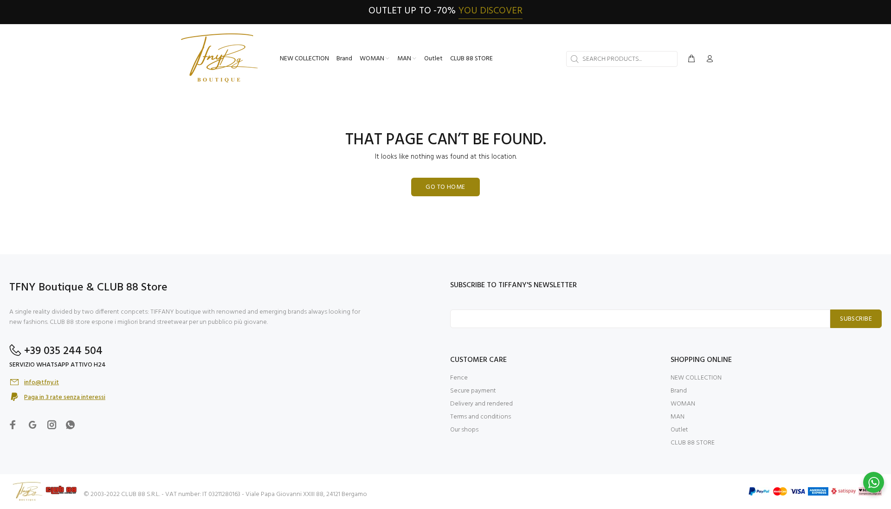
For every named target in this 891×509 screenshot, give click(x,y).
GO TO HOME (445, 187)
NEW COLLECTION (696, 378)
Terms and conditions (480, 417)
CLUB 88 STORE (693, 443)
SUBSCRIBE (856, 319)
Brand (679, 391)
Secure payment (473, 391)
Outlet (679, 430)
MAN (677, 417)
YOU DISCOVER (490, 11)
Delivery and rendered (481, 404)
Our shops (464, 430)
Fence (459, 378)
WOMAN (683, 404)
